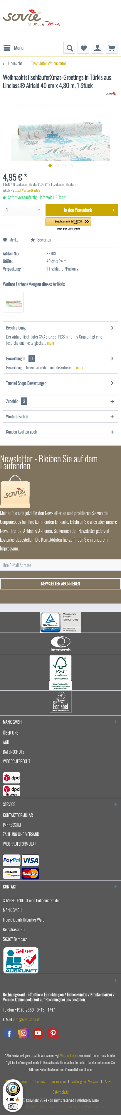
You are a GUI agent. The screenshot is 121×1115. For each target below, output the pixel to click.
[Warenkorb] (111, 48)
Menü (18, 47)
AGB (6, 742)
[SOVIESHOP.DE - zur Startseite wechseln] (31, 21)
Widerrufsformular (19, 844)
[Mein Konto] (97, 48)
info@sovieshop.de (27, 1019)
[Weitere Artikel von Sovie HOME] (111, 94)
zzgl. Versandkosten (28, 190)
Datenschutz (13, 752)
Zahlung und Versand (21, 834)
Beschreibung (16, 327)
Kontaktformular (18, 815)
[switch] (13, 1106)
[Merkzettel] (83, 48)
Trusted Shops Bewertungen (26, 383)
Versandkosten (69, 1055)
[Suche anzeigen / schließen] (69, 48)
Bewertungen (15, 358)
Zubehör (15, 401)
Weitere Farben (17, 416)
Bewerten (43, 240)
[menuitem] (13, 45)
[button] (68, 224)
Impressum (12, 825)
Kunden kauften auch (21, 432)
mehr (50, 343)
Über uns (10, 733)
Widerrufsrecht (16, 761)
